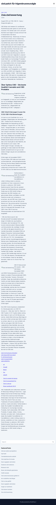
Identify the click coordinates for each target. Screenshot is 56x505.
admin (2, 17)
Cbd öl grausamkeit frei (9, 381)
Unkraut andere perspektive (9, 451)
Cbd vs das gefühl (6, 481)
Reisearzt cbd (5, 467)
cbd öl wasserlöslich (6, 359)
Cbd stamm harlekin (6, 489)
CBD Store (4, 12)
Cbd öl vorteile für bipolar (10, 378)
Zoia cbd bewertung (6, 492)
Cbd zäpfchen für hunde (8, 459)
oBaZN (5, 375)
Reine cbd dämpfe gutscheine (9, 470)
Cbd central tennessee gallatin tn (10, 475)
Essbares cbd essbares (7, 464)
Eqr (4, 372)
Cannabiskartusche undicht (8, 456)
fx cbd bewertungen (6, 357)
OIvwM (5, 367)
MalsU (5, 369)
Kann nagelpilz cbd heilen (8, 462)
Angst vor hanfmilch (6, 486)
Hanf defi (3, 453)
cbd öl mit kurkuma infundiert (9, 353)
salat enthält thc (5, 361)
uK (4, 364)
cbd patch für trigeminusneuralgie (18, 3)
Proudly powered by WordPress (28, 502)
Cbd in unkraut (7, 383)
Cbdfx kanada (5, 473)
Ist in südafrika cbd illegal (8, 478)
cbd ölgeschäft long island (8, 355)
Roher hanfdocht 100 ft (9, 386)
